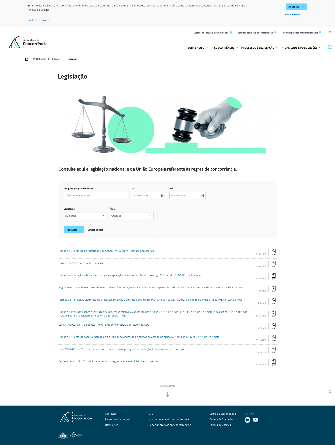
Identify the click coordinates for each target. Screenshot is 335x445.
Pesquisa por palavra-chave (78, 188)
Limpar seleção (95, 229)
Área (112, 209)
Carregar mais (167, 386)
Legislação (69, 209)
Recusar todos (292, 14)
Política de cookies (38, 20)
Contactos (111, 413)
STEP (151, 413)
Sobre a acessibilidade (223, 413)
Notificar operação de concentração (255, 32)
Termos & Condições (221, 419)
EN (330, 32)
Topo (330, 393)
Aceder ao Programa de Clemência (211, 32)
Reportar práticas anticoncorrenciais (300, 32)
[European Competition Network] (63, 435)
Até (171, 188)
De (132, 188)
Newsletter (111, 424)
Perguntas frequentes (118, 419)
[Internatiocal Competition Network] (76, 435)
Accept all (294, 7)
